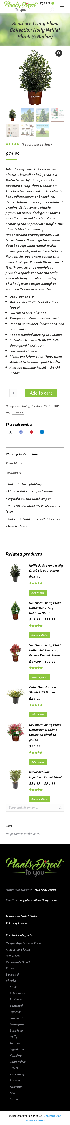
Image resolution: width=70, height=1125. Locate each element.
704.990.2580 (45, 890)
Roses (10, 968)
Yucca (14, 1099)
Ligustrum (17, 1049)
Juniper (15, 1043)
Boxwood (16, 1005)
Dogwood (16, 1018)
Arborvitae (17, 993)
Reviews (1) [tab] (14, 473)
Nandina (16, 1055)
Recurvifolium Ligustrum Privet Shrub (45, 775)
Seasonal (12, 974)
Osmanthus (17, 1061)
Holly (25, 406)
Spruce (15, 1080)
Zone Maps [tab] (14, 463)
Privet (14, 1068)
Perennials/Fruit (18, 962)
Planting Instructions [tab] (22, 454)
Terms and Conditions (21, 916)
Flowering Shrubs (18, 949)
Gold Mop (16, 1030)
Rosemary (17, 1074)
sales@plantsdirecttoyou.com (37, 900)
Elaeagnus (17, 1024)
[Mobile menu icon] (62, 7)
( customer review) (36, 144)
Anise (14, 987)
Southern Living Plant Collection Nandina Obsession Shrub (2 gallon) (45, 732)
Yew (12, 1092)
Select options (40, 635)
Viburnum (16, 1086)
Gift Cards (13, 955)
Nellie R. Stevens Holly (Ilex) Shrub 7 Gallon (46, 568)
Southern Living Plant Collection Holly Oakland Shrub (45, 608)
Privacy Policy (16, 923)
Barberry (16, 999)
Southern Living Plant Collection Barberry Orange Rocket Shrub (45, 650)
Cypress (15, 1011)
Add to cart (41, 393)
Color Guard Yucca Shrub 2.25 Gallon (42, 690)
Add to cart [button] (38, 593)
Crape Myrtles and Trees (24, 943)
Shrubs (35, 406)
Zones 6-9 (18, 413)
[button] (58, 53)
